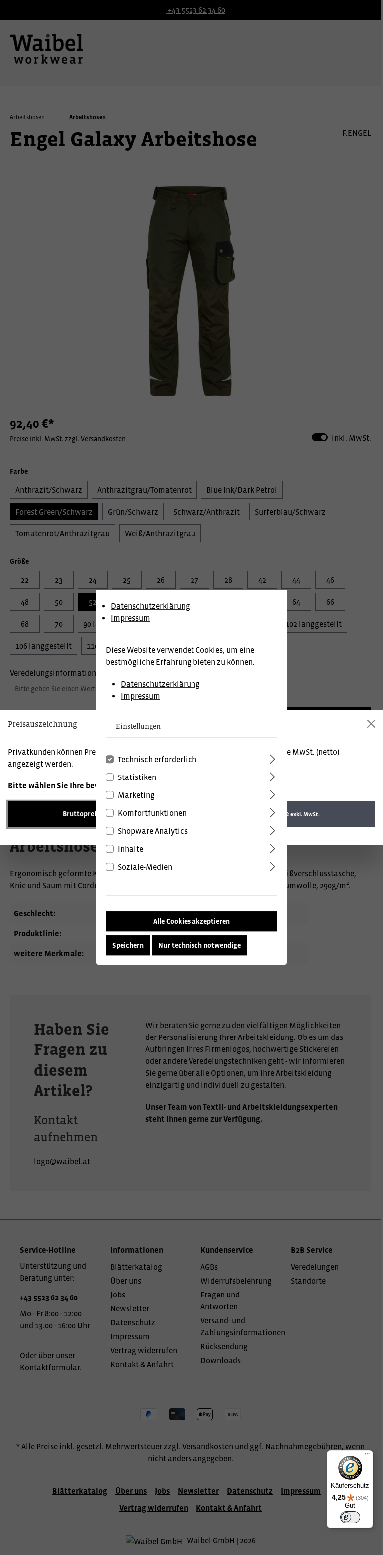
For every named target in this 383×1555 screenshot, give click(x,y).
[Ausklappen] (272, 757)
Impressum (130, 617)
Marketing (136, 794)
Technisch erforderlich (157, 759)
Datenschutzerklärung (150, 605)
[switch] (350, 1517)
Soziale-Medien (145, 866)
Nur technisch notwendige (199, 945)
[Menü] (367, 1456)
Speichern (128, 945)
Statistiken (137, 777)
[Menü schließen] (371, 724)
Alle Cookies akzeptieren (191, 921)
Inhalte (130, 848)
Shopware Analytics (153, 830)
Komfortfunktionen (152, 812)
